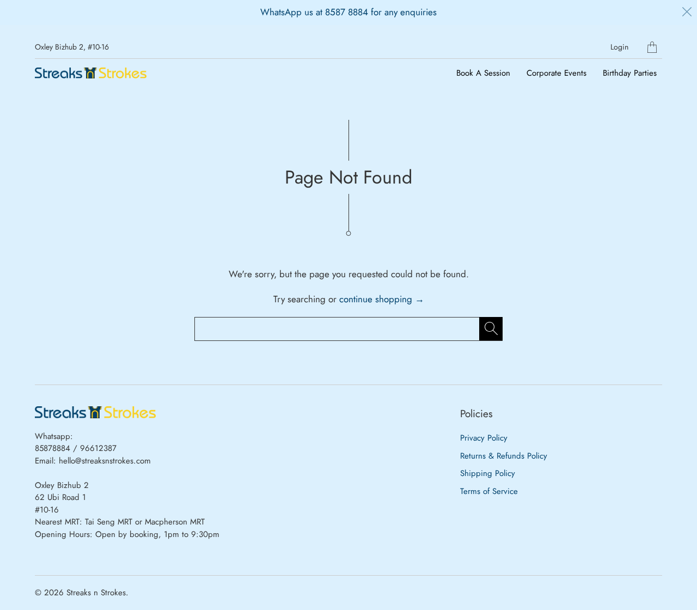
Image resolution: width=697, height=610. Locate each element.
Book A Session (483, 73)
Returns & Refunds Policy (503, 456)
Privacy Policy (484, 438)
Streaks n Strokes (96, 593)
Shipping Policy (487, 473)
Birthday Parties (630, 73)
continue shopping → (381, 299)
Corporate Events (556, 73)
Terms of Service (489, 491)
